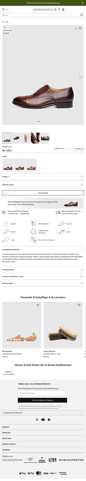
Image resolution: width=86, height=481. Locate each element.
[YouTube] (43, 420)
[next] (80, 77)
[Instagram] (37, 420)
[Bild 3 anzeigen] (43, 121)
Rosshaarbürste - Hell (52, 354)
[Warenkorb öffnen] (63, 9)
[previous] (6, 77)
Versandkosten (79, 148)
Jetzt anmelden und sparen (42, 400)
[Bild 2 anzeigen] (41, 121)
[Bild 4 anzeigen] (45, 121)
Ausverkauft (43, 193)
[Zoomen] (76, 28)
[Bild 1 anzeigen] (38, 121)
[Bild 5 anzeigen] (47, 121)
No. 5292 (5, 22)
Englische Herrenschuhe (8, 373)
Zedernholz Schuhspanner (12, 354)
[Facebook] (49, 420)
